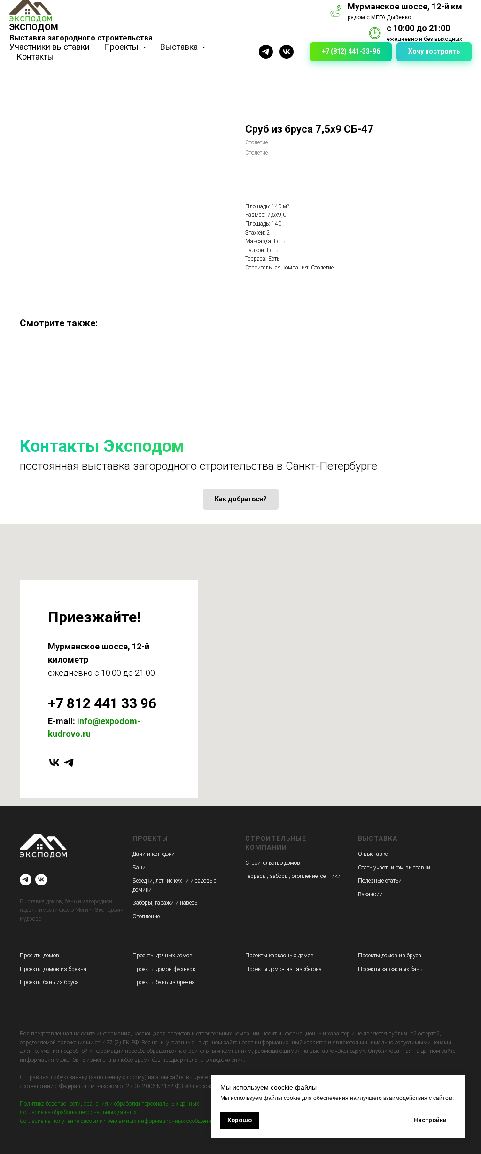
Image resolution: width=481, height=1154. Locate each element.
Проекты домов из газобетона (283, 969)
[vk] (54, 762)
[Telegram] (266, 52)
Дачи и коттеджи (153, 854)
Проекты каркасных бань (390, 969)
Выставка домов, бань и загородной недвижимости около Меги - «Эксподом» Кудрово (71, 910)
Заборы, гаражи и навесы (165, 903)
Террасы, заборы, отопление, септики (293, 876)
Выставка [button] (180, 47)
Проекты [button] (122, 47)
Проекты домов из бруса (389, 955)
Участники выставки (49, 47)
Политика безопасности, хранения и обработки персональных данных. (110, 1103)
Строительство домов (272, 863)
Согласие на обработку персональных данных (78, 1112)
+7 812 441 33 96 (102, 703)
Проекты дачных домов (162, 955)
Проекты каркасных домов (279, 955)
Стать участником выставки (394, 867)
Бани (139, 867)
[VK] (286, 52)
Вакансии (370, 894)
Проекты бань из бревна (163, 982)
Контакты (35, 57)
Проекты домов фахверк (163, 969)
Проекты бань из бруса (49, 982)
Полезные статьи (380, 880)
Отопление (146, 916)
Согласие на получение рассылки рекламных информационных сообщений (117, 1121)
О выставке (373, 854)
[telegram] (69, 762)
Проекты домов (39, 955)
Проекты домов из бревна (53, 969)
